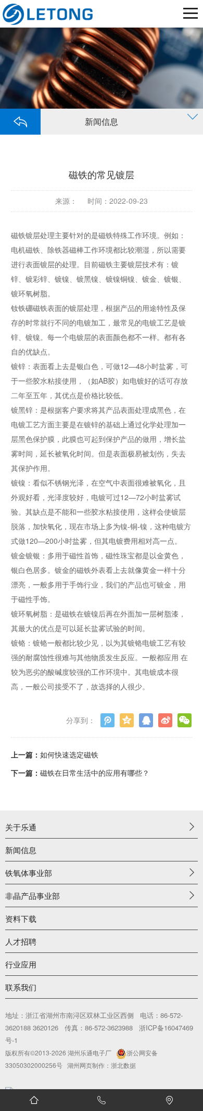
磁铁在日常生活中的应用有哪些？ (94, 772)
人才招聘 (20, 941)
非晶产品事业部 (32, 895)
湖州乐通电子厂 (89, 1052)
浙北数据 (123, 1065)
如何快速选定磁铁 (69, 754)
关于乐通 (20, 826)
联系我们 (20, 987)
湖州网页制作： (89, 1065)
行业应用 (20, 964)
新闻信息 (20, 849)
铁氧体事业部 (28, 872)
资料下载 (20, 918)
